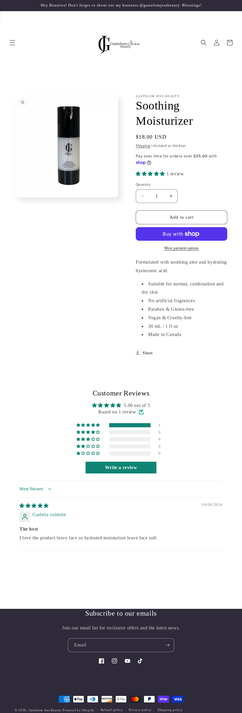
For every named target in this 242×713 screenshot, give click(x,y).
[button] (12, 42)
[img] (34, 505)
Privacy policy (140, 710)
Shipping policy (170, 710)
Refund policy (112, 710)
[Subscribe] (167, 645)
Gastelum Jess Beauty (45, 710)
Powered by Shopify (78, 710)
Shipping (143, 146)
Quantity (143, 184)
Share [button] (148, 353)
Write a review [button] (121, 467)
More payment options (181, 248)
